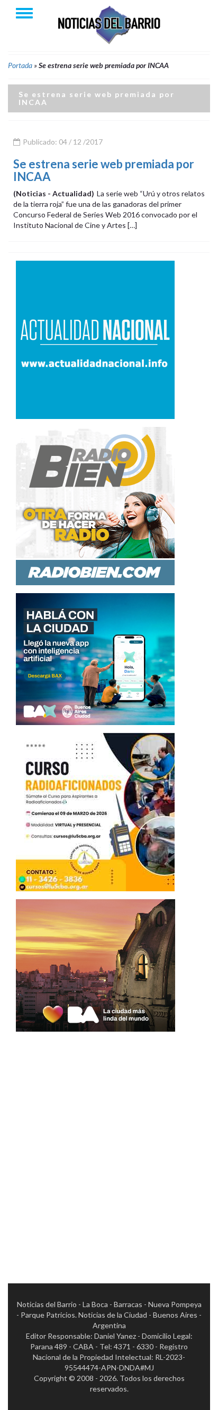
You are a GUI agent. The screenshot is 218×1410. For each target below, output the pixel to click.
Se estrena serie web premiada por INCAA (103, 170)
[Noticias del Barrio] (109, 24)
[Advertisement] (109, 1148)
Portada (20, 65)
